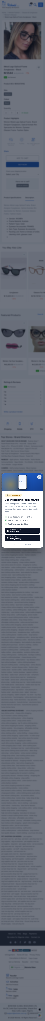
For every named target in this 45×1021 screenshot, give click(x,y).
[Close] (39, 477)
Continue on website (22, 544)
